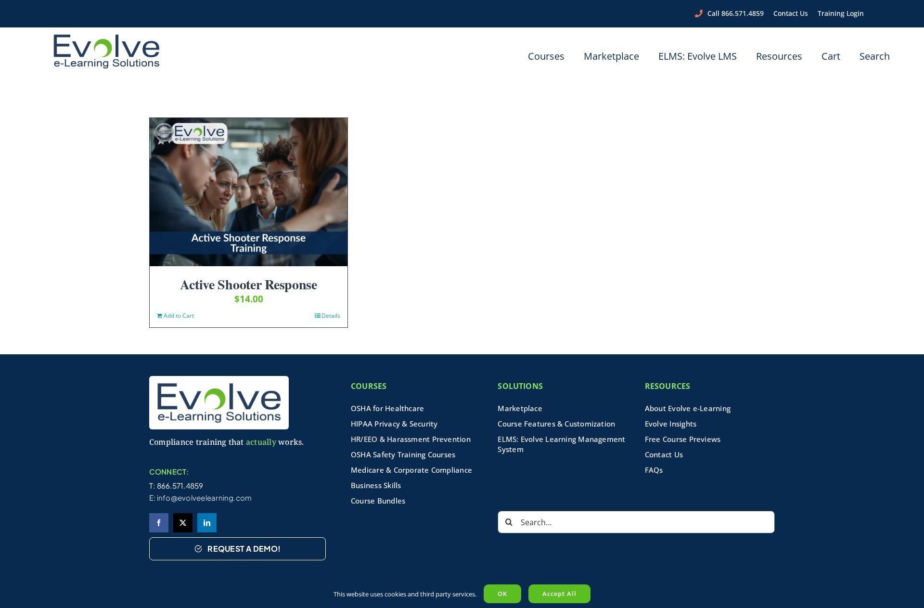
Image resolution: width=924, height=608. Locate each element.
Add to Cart (179, 315)
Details (330, 315)
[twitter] (182, 522)
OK (502, 593)
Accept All (559, 593)
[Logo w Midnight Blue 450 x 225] (106, 37)
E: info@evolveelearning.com (200, 497)
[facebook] (158, 522)
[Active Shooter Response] (248, 192)
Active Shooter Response (248, 284)
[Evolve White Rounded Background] (219, 379)
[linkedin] (207, 522)
